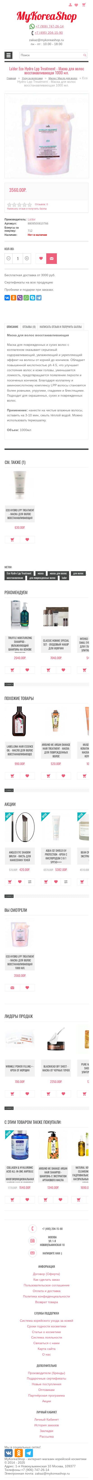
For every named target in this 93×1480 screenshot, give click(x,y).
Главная (11, 78)
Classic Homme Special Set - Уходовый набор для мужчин (56, 644)
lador (64, 578)
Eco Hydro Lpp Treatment (19, 573)
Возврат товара (46, 1302)
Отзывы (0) (29, 327)
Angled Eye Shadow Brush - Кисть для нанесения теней (20, 856)
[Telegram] (39, 297)
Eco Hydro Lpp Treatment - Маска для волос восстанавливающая (20, 514)
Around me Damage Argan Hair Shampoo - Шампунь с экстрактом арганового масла (53, 1174)
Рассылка (47, 1436)
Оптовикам (46, 1390)
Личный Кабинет (46, 1419)
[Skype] (32, 297)
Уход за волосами (32, 78)
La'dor (31, 219)
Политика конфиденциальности (46, 1296)
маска (41, 573)
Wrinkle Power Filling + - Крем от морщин (20, 1068)
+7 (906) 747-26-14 (50, 26)
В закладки (41, 258)
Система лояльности (46, 1337)
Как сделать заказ (46, 1279)
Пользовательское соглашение (47, 1285)
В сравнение (30, 881)
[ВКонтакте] (7, 297)
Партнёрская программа (46, 1395)
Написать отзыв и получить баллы (61, 327)
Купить (12, 539)
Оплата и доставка (46, 1291)
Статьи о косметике (46, 1332)
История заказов (46, 1425)
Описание (12, 327)
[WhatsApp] (26, 297)
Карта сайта (47, 1349)
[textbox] (53, 55)
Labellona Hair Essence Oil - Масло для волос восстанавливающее (20, 750)
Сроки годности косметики (46, 1326)
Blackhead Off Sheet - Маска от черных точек (56, 1068)
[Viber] (20, 297)
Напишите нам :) (52, 1253)
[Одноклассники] (13, 297)
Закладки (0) (76, 4)
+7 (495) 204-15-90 (49, 32)
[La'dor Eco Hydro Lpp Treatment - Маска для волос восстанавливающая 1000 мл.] (47, 136)
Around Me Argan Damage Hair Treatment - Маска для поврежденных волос (56, 750)
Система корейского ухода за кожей (46, 1320)
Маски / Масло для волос (63, 78)
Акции (46, 1401)
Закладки (46, 1431)
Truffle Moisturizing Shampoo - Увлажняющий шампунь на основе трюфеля (20, 645)
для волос (78, 573)
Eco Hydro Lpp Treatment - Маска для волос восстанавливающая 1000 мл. (20, 962)
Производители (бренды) (46, 1373)
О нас (46, 1354)
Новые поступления (46, 1384)
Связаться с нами (46, 1343)
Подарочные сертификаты (46, 1378)
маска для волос (58, 573)
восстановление (15, 578)
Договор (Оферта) (46, 1274)
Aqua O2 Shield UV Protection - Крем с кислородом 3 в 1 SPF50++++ (56, 856)
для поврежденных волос (42, 578)
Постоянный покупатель (70, 4)
